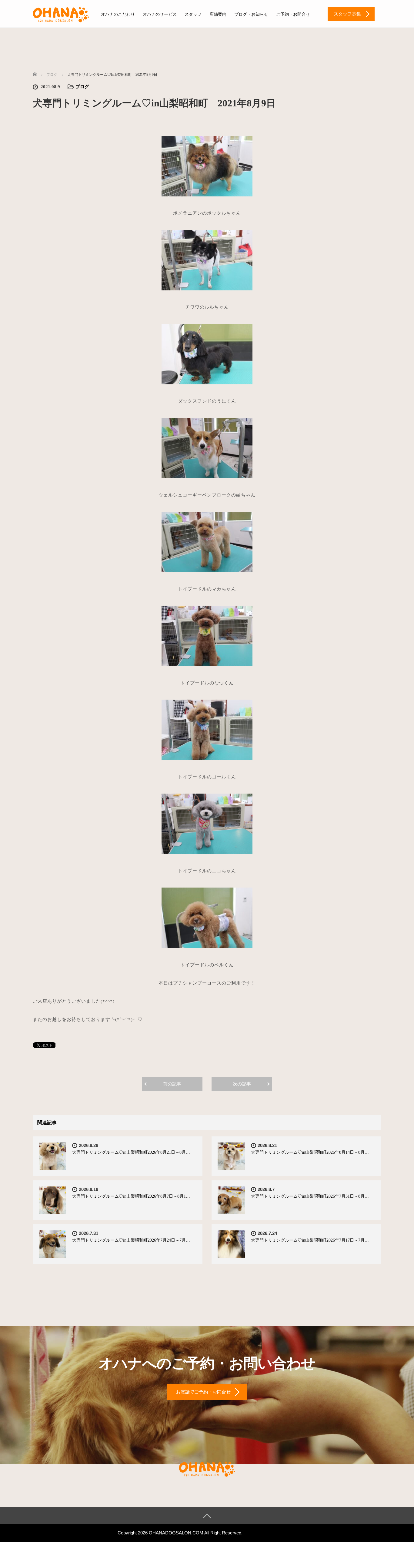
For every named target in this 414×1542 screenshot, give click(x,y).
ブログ (82, 86)
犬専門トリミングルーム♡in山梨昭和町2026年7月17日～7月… (310, 1240)
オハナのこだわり (118, 14)
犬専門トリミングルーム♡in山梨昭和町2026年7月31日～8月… (310, 1196)
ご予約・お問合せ (293, 14)
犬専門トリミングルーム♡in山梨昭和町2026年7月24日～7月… (131, 1240)
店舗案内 (217, 14)
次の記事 (242, 1084)
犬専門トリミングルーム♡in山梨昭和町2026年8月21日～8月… (131, 1152)
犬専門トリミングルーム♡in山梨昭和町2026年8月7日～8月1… (131, 1196)
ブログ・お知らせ (251, 14)
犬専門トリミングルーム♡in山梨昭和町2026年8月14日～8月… (310, 1152)
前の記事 (172, 1084)
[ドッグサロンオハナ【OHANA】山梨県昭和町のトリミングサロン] (61, 14)
